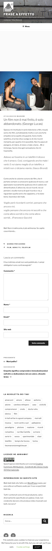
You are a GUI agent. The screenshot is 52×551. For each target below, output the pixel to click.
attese (28, 400)
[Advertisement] (26, 50)
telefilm (26, 247)
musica (8, 423)
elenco (8, 414)
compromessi (11, 409)
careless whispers (21, 405)
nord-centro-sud (21, 423)
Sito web (7, 329)
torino (35, 441)
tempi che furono (22, 441)
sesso (17, 436)
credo (22, 409)
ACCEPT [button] (37, 547)
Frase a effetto (19, 14)
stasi (39, 436)
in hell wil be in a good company (18, 418)
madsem (21, 116)
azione (8, 405)
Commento (9, 271)
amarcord (9, 400)
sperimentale (28, 436)
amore (19, 400)
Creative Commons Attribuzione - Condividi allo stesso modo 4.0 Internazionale (26, 467)
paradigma (9, 427)
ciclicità (42, 405)
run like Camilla (23, 432)
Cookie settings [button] (23, 547)
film (9, 247)
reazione (30, 427)
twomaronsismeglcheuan (16, 445)
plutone (20, 427)
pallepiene (36, 423)
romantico (9, 432)
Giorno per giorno (16, 244)
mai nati (38, 418)
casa (34, 405)
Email (7, 317)
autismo (37, 400)
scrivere (36, 432)
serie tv (17, 247)
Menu (27, 26)
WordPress (32, 483)
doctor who (33, 409)
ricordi (40, 427)
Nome (7, 305)
